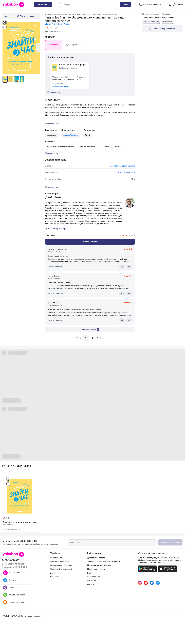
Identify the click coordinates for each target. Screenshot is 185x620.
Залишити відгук (90, 242)
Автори (90, 584)
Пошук (125, 5)
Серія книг (92, 580)
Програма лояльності (59, 562)
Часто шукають (94, 577)
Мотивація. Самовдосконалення (105, 14)
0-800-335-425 (11, 560)
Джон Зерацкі (64, 24)
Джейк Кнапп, (51, 24)
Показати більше (88, 329)
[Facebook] (152, 583)
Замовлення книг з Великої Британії (103, 562)
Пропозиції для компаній (61, 569)
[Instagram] (140, 583)
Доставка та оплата (96, 558)
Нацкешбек (167, 22)
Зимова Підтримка (151, 22)
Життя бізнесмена (83, 14)
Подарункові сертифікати (99, 565)
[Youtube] (146, 583)
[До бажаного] (6, 16)
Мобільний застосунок (151, 553)
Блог (89, 573)
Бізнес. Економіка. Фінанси (64, 14)
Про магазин (56, 558)
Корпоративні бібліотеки (61, 565)
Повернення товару (96, 569)
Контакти (54, 577)
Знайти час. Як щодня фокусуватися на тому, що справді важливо (20, 522)
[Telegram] (158, 583)
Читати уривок (27, 16)
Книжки (48, 14)
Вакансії (54, 573)
